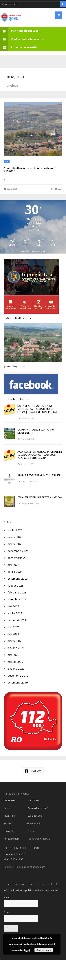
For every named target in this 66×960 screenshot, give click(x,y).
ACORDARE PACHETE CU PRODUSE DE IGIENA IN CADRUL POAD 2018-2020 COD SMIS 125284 (39, 454)
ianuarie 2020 (16, 668)
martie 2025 (15, 544)
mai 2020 (13, 655)
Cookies (8, 867)
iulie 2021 (14, 627)
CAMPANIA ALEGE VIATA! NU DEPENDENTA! (35, 431)
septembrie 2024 (19, 558)
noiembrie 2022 (17, 599)
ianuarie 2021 (16, 648)
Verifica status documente (27, 39)
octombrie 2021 (18, 620)
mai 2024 (13, 564)
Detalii (27, 950)
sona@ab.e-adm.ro (39, 838)
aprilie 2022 (15, 613)
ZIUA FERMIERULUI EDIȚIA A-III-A (39, 497)
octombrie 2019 (18, 682)
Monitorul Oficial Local (25, 31)
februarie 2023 (17, 592)
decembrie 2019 (18, 675)
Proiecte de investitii (24, 47)
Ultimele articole (16, 399)
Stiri (6, 161)
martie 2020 (15, 661)
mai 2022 (13, 606)
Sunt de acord (43, 950)
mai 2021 (13, 634)
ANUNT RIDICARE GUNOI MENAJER (39, 475)
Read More (56, 189)
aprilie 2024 (15, 571)
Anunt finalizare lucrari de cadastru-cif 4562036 (30, 169)
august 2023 (15, 585)
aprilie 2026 (15, 530)
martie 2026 (15, 537)
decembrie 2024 (18, 551)
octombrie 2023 (18, 578)
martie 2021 (15, 641)
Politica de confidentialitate (30, 867)
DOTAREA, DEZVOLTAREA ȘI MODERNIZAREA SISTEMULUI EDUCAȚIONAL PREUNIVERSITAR (37, 409)
